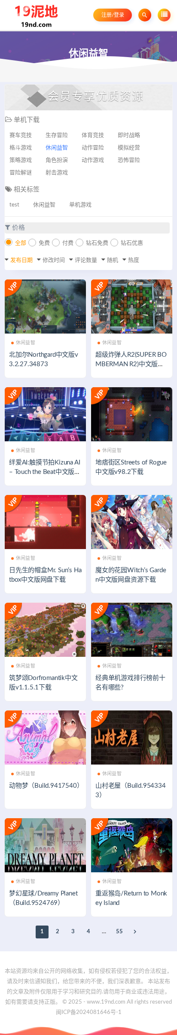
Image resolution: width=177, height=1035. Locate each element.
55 (119, 932)
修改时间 (54, 260)
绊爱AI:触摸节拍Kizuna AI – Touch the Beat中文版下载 (45, 472)
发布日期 (21, 260)
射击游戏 (57, 173)
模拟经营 (129, 148)
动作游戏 (93, 160)
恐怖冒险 (129, 160)
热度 (133, 260)
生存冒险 (57, 135)
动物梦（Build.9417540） (46, 786)
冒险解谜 (20, 173)
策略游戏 (20, 160)
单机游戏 (80, 205)
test (14, 205)
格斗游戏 (20, 148)
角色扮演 (57, 160)
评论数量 (86, 260)
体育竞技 (93, 135)
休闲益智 (57, 148)
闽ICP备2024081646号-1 (89, 1012)
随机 (112, 260)
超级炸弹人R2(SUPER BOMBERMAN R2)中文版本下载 (131, 364)
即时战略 (129, 135)
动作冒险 (93, 148)
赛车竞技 (20, 135)
